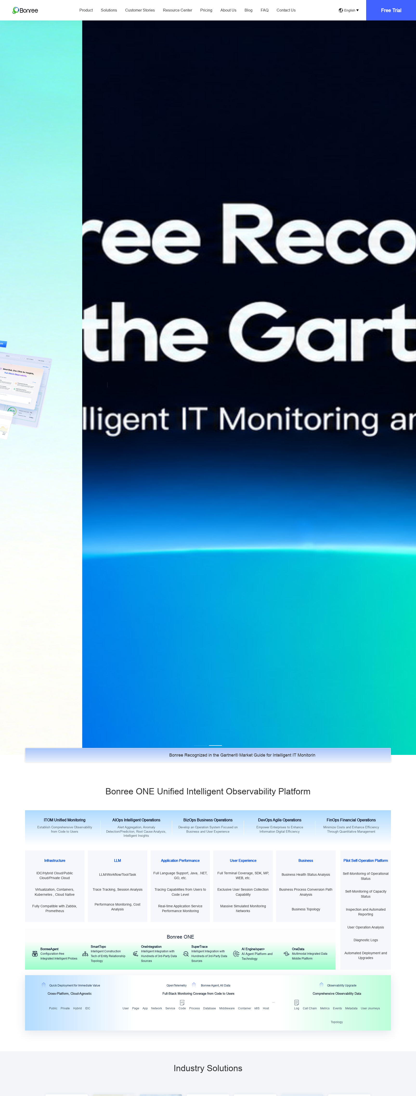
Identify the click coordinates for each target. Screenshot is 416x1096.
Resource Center (177, 10)
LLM (117, 860)
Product (86, 10)
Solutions (109, 10)
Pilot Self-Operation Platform (366, 860)
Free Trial (391, 10)
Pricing (206, 10)
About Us (228, 10)
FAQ (264, 10)
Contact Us (286, 10)
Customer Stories (140, 10)
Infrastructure (54, 860)
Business (306, 860)
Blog (249, 10)
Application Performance (180, 860)
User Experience (243, 860)
